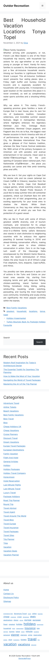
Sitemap (7, 601)
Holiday (6, 465)
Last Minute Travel (11, 489)
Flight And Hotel (10, 458)
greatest (10, 311)
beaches (40, 614)
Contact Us (8, 593)
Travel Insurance (10, 528)
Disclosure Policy (11, 597)
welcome (33, 645)
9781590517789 (8, 614)
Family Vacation (10, 454)
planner (15, 634)
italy (38, 628)
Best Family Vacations (16, 308)
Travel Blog (8, 520)
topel (5, 315)
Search (6, 337)
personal (6, 635)
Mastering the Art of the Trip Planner (20, 384)
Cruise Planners (10, 434)
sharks (5, 640)
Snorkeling (16, 640)
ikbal (13, 628)
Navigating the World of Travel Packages (22, 380)
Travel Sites (8, 535)
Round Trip (8, 504)
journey (12, 632)
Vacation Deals (10, 551)
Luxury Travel (9, 493)
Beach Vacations (11, 411)
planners (24, 635)
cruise (19, 617)
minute (29, 631)
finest (5, 624)
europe (27, 620)
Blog (5, 423)
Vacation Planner (11, 555)
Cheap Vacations (11, 430)
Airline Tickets (9, 407)
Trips (5, 543)
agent (29, 614)
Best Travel (8, 419)
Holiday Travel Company (14, 473)
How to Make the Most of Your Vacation (21, 376)
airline (34, 614)
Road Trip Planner (11, 500)
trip (39, 640)
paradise (36, 632)
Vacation (7, 547)
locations (33, 311)
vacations (24, 644)
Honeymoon (8, 477)
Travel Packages (10, 531)
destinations (7, 620)
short (10, 640)
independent (19, 628)
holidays (30, 624)
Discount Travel (10, 438)
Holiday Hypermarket (16, 318)
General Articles (10, 461)
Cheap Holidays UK (12, 426)
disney (16, 620)
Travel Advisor (10, 508)
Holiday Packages (11, 469)
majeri (23, 632)
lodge (18, 632)
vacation (10, 644)
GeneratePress (24, 658)
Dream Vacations (11, 442)
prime (30, 635)
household (21, 311)
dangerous (26, 617)
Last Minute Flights (12, 485)
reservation (37, 635)
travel (32, 639)
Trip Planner (8, 539)
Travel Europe (9, 524)
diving (21, 620)
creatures (13, 617)
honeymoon (40, 624)
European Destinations (13, 450)
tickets (24, 639)
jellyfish (5, 632)
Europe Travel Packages (14, 446)
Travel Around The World (14, 516)
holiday (19, 624)
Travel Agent (9, 512)
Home (6, 590)
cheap (6, 616)
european (37, 620)
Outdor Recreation (16, 5)
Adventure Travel (11, 403)
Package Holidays (11, 496)
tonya (42, 311)
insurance (30, 628)
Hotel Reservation (11, 481)
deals (33, 616)
